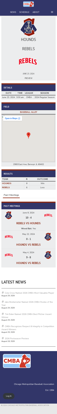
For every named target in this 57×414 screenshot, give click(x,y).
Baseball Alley (28, 112)
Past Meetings (11, 195)
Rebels (6, 187)
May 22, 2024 (28, 234)
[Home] (28, 4)
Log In (9, 396)
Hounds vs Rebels (28, 245)
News (13, 12)
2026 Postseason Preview (17, 338)
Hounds (6, 183)
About (36, 12)
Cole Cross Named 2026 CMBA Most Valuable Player (29, 293)
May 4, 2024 (28, 252)
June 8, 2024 (28, 212)
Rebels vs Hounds (28, 223)
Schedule (24, 12)
